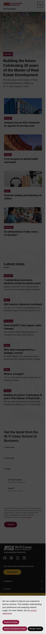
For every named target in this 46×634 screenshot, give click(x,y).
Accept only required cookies (15, 629)
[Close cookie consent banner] (41, 601)
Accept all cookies (11, 622)
